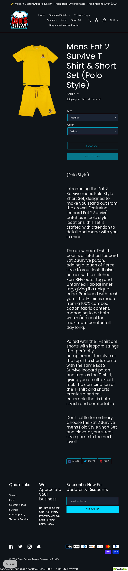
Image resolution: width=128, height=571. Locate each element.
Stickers (13, 509)
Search (13, 495)
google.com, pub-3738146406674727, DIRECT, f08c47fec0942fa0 (64, 285)
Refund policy (17, 514)
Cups (12, 499)
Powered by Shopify (49, 559)
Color (70, 124)
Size (69, 110)
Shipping (71, 99)
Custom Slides (17, 504)
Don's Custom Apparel (28, 559)
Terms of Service (18, 519)
